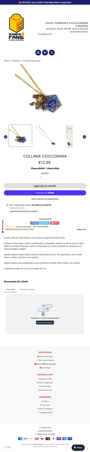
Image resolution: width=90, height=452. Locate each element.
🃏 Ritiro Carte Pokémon (45, 360)
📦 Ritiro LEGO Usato (45, 356)
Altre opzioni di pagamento (45, 198)
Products (16, 61)
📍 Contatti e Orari (45, 412)
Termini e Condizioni (45, 409)
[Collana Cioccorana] (20, 136)
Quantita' (45, 173)
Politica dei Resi (45, 386)
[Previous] (5, 137)
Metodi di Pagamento (45, 383)
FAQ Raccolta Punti (45, 390)
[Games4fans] (16, 27)
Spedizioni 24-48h (45, 379)
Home (6, 61)
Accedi (41, 34)
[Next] (84, 137)
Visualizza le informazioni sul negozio (23, 211)
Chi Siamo (45, 401)
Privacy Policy (45, 405)
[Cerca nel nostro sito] (52, 52)
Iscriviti (49, 34)
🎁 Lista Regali (45, 368)
